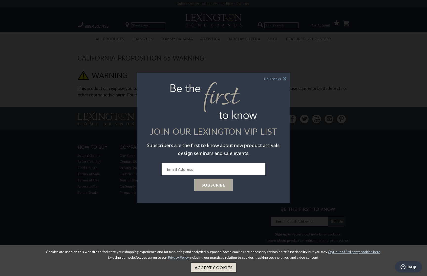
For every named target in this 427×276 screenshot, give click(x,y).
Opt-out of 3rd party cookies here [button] (354, 252)
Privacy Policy (178, 257)
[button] (276, 78)
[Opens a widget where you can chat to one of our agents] (408, 267)
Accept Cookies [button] (214, 267)
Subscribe (214, 185)
